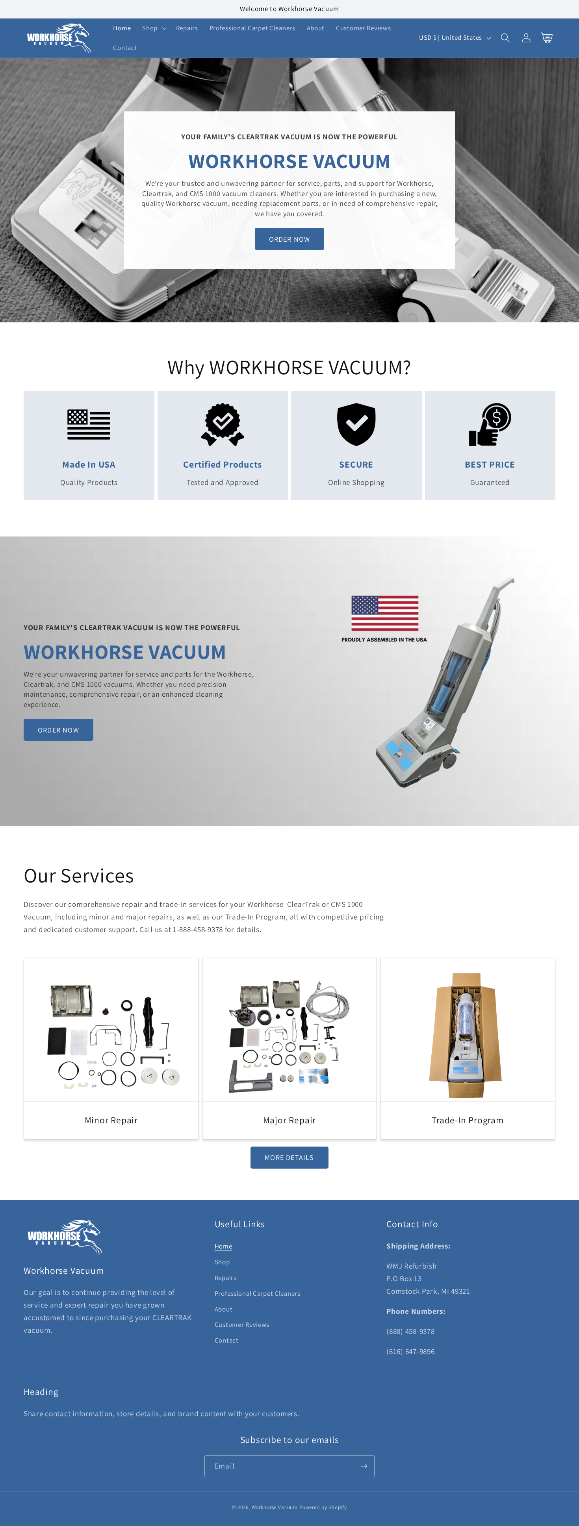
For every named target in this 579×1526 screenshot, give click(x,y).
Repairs (226, 1277)
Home (223, 1246)
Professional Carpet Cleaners (258, 1293)
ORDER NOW (289, 239)
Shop (222, 1262)
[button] (154, 28)
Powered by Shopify (323, 1507)
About (224, 1309)
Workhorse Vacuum (275, 1507)
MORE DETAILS (289, 1157)
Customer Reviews (242, 1325)
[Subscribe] (363, 1466)
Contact (227, 1340)
